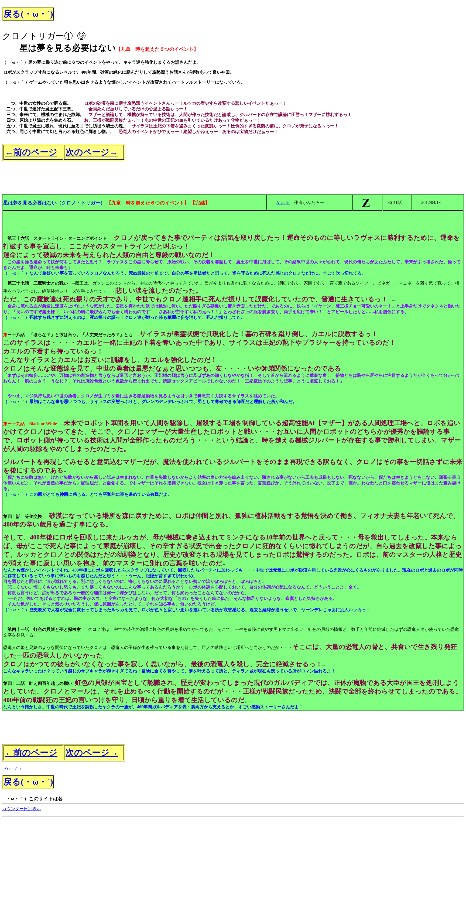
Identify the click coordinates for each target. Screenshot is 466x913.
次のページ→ (92, 152)
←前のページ (31, 152)
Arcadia (283, 202)
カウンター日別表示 (21, 808)
